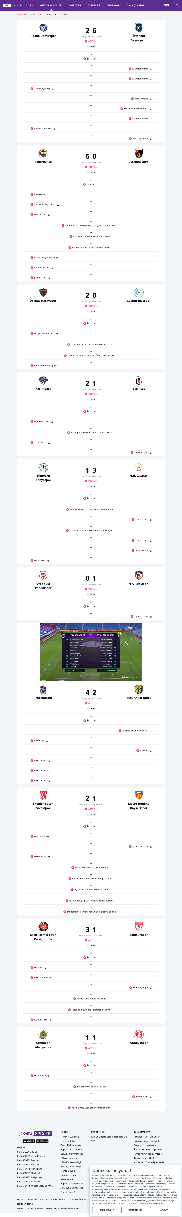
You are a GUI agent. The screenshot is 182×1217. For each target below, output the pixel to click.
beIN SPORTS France (27, 1160)
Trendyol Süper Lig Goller (147, 1136)
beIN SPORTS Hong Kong (30, 1168)
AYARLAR (164, 1210)
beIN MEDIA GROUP (27, 1151)
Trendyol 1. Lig (67, 1141)
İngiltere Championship (72, 1183)
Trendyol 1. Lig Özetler (145, 1145)
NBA (93, 1141)
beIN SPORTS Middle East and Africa (35, 1185)
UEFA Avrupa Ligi (68, 1158)
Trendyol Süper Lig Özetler (147, 1141)
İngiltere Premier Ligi (71, 1149)
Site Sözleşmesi (58, 1199)
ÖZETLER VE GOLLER (50, 5)
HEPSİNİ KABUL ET (106, 1210)
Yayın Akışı (32, 1199)
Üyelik (20, 1199)
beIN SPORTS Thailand (28, 1173)
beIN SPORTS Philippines (29, 1177)
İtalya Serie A (66, 1179)
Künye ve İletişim (77, 1199)
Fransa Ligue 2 (67, 1192)
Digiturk (21, 1147)
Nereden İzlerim (25, 1203)
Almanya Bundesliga (70, 1166)
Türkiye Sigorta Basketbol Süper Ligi (109, 1136)
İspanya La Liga (68, 1175)
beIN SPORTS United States (31, 1156)
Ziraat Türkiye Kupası (71, 1145)
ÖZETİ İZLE (92, 41)
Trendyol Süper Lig (69, 1136)
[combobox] (29, 14)
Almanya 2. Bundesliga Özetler (149, 1162)
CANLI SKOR (112, 5)
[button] (12, 5)
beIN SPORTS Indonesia (29, 1181)
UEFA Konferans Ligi (70, 1162)
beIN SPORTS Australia (28, 1164)
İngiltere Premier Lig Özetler (148, 1149)
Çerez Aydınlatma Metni (138, 1203)
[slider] (91, 672)
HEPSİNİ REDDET (135, 1210)
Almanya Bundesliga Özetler (148, 1153)
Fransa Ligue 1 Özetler (145, 1158)
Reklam (44, 1199)
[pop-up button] (133, 676)
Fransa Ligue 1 (67, 1170)
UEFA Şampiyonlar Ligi (71, 1153)
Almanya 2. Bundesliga (71, 1187)
